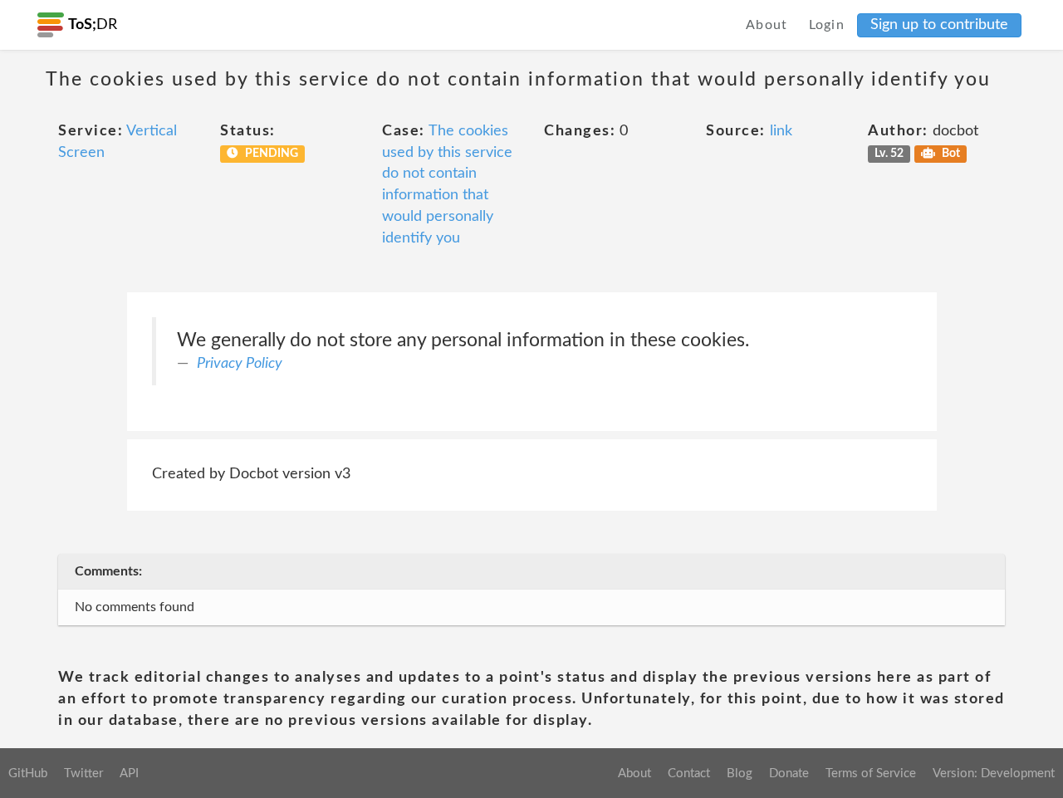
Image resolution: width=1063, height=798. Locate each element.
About (767, 25)
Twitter (83, 773)
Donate (789, 773)
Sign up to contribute (939, 24)
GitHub (27, 773)
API (129, 773)
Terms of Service (870, 773)
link (781, 131)
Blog (739, 773)
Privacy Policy (239, 363)
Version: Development (994, 773)
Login (827, 25)
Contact (689, 773)
